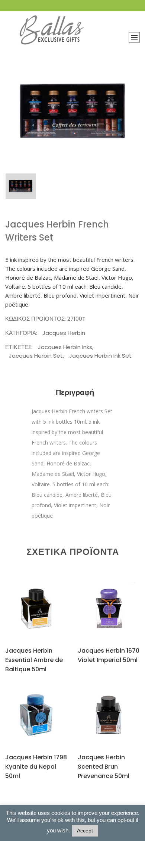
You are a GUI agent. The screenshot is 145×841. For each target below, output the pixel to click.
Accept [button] (85, 831)
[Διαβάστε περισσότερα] (27, 615)
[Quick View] (44, 616)
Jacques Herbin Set (36, 356)
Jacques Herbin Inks (65, 347)
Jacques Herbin (63, 333)
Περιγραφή (75, 392)
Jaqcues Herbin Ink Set (100, 356)
